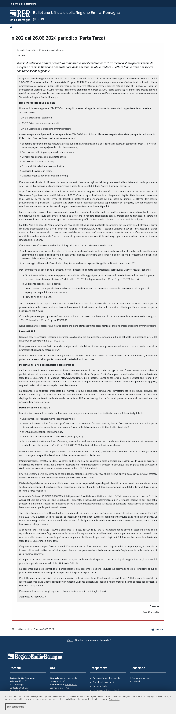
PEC (67, 687)
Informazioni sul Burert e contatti (141, 679)
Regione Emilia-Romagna (23, 4)
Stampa (159, 629)
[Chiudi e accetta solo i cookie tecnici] (169, 698)
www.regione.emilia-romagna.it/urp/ (64, 679)
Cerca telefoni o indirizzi (20, 691)
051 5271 (25, 687)
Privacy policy (114, 699)
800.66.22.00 (71, 684)
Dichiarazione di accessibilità (106, 690)
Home (11, 27)
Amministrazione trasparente (106, 678)
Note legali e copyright (103, 682)
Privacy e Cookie (100, 686)
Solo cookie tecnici (15, 706)
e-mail (60, 687)
